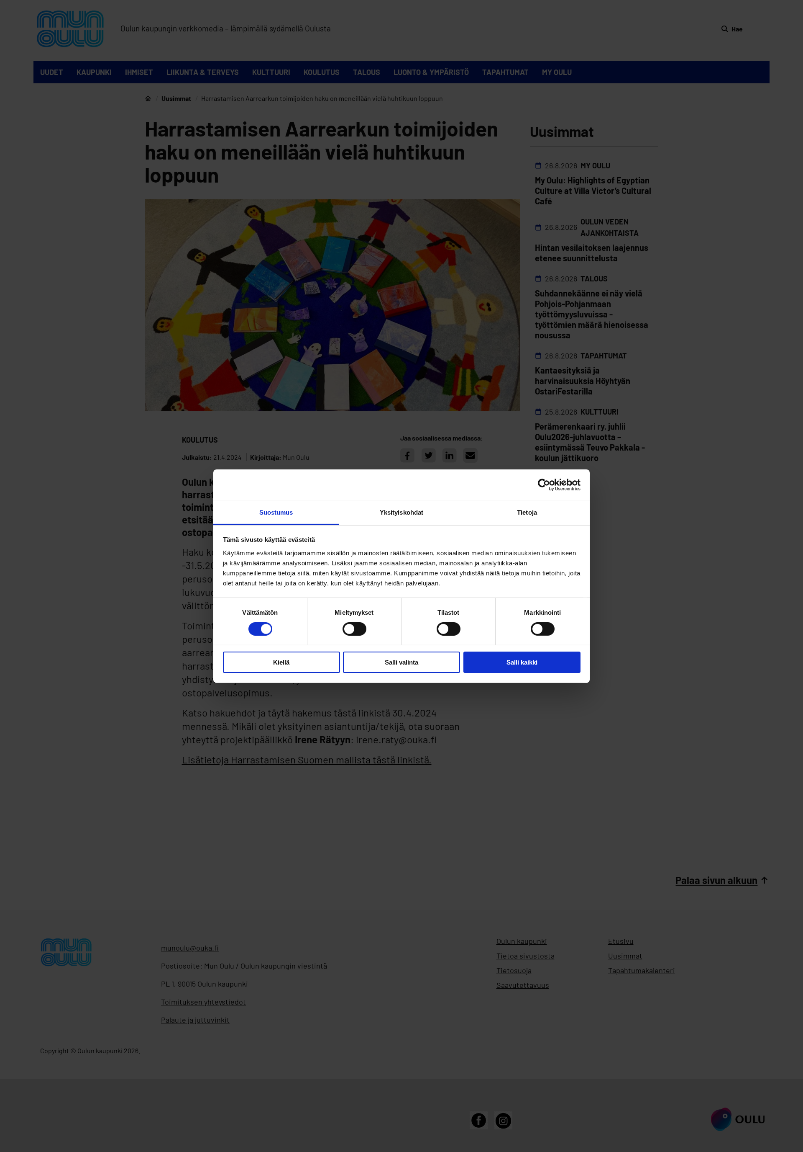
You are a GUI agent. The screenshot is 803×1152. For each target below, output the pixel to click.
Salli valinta (401, 662)
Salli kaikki (521, 662)
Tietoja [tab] (527, 511)
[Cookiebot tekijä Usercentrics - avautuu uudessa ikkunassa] (544, 485)
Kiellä (281, 662)
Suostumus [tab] (276, 511)
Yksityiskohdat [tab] (401, 511)
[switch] (354, 629)
